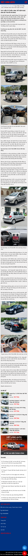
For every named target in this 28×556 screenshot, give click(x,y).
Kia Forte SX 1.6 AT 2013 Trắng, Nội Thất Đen (18, 415)
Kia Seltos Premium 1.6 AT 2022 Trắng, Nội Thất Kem (17, 429)
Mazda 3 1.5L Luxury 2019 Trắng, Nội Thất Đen (17, 408)
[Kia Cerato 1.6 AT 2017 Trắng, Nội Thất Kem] (5, 423)
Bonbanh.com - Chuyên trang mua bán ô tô (17, 554)
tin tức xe (10, 5)
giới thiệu (3, 523)
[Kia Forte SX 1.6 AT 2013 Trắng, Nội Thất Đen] (5, 416)
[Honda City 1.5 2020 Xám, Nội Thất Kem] (5, 395)
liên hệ (2, 529)
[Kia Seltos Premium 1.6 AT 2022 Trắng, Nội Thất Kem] (5, 430)
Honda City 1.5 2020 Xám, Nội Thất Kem (18, 394)
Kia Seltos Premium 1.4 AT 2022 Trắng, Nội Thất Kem (17, 401)
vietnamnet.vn (8, 386)
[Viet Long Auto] (10, 2)
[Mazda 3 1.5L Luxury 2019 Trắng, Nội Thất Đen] (5, 409)
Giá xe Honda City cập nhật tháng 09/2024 (13, 494)
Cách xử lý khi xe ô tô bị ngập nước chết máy (13, 474)
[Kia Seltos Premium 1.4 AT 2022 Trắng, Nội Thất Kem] (5, 402)
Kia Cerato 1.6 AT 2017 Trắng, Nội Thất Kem (17, 422)
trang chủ (3, 5)
